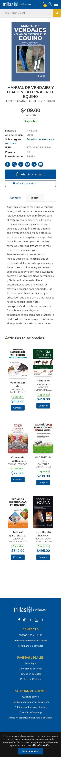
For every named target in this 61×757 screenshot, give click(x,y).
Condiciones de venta (30, 668)
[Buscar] (57, 13)
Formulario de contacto (30, 645)
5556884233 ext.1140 (30, 635)
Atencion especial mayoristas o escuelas (30, 717)
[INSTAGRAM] (24, 619)
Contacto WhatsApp (30, 712)
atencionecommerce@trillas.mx (30, 640)
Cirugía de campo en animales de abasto (43, 382)
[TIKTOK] (42, 619)
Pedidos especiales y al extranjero (30, 702)
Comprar (17, 407)
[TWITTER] (30, 619)
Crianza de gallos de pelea (17, 459)
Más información (40, 745)
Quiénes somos (30, 696)
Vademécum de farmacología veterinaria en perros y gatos (18, 384)
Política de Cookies (30, 679)
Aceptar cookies (30, 751)
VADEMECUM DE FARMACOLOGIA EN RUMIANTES (43, 459)
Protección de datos (30, 674)
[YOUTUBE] (36, 619)
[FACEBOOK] (19, 619)
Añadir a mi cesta (32, 174)
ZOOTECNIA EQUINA (43, 533)
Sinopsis (15, 197)
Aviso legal (31, 663)
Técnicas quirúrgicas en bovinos (18, 533)
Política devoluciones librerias (31, 707)
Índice (35, 197)
